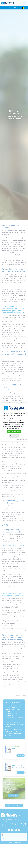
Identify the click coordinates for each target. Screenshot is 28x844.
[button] (10, 7)
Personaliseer (14, 436)
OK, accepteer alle (14, 431)
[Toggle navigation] (25, 3)
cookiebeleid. (15, 428)
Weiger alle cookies (21, 439)
